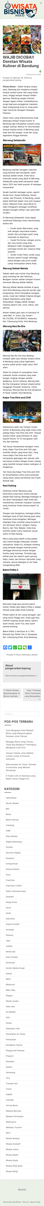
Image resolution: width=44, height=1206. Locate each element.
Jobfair (9, 946)
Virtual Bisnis (12, 1105)
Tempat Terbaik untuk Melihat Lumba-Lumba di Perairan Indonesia (19, 756)
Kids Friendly (12, 957)
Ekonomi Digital (13, 852)
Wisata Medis (12, 1155)
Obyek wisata (12, 1001)
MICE (8, 979)
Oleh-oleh (10, 1006)
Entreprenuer (12, 863)
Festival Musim (12, 869)
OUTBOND (11, 1012)
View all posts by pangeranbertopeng (21, 676)
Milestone (10, 984)
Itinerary (9, 935)
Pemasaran (11, 1039)
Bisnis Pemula (12, 819)
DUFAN (9, 847)
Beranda (22, 1189)
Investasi (10, 929)
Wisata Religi (12, 1171)
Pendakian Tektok (14, 1045)
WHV (8, 1133)
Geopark (10, 896)
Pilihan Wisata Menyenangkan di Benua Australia (11, 693)
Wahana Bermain (13, 1111)
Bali (7, 808)
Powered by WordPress (12, 1202)
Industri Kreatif (12, 924)
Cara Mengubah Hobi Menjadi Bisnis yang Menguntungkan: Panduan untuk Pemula (19, 733)
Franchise (10, 880)
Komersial (10, 962)
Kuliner (35, 654)
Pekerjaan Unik (13, 1028)
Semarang (10, 1072)
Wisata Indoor (12, 1149)
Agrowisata (11, 798)
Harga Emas (11, 902)
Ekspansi (10, 858)
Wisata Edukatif (13, 1144)
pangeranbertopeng (12, 80)
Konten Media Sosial (15, 968)
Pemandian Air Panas (15, 1034)
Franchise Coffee (14, 885)
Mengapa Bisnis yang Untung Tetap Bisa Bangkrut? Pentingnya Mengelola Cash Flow (21, 744)
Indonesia (26, 654)
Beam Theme (35, 1202)
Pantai (9, 1023)
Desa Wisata (11, 836)
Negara (9, 995)
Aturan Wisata (12, 803)
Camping (10, 825)
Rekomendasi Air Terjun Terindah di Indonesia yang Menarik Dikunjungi (21, 767)
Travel (8, 1089)
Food (18, 654)
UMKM (9, 1094)
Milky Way (10, 990)
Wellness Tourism (14, 1127)
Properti (9, 1056)
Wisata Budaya (13, 1138)
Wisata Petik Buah (14, 1166)
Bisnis (8, 814)
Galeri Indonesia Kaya (16, 891)
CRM (8, 830)
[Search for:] (22, 714)
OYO (8, 1017)
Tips (8, 1078)
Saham (9, 1067)
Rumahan (10, 1061)
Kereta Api (10, 951)
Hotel (8, 913)
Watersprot (11, 1122)
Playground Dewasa (15, 1050)
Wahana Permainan (14, 1116)
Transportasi (11, 1083)
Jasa (8, 940)
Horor (8, 907)
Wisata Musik (12, 1160)
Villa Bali (10, 1100)
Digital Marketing (14, 841)
